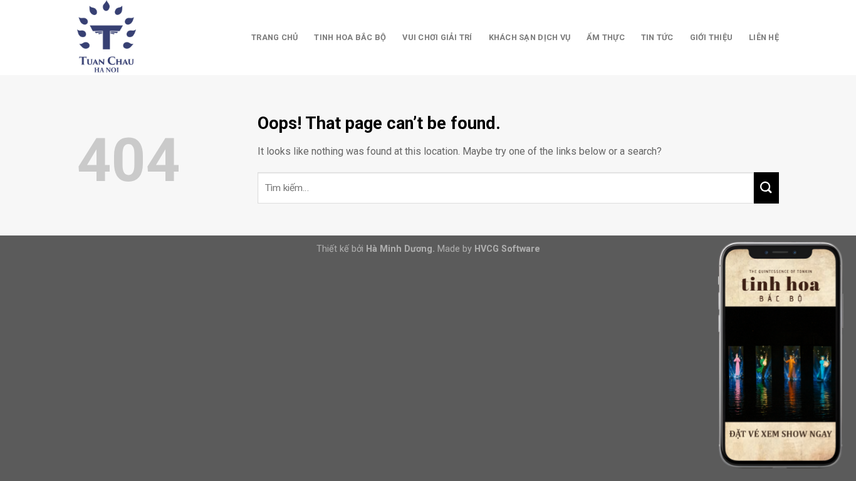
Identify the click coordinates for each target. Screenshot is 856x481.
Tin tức (657, 37)
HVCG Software (507, 249)
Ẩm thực (606, 37)
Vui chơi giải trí (437, 37)
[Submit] (766, 188)
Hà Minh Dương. (400, 249)
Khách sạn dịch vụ (529, 37)
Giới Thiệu (711, 37)
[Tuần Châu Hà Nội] (139, 37)
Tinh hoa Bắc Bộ (350, 37)
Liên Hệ (764, 37)
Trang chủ (274, 37)
